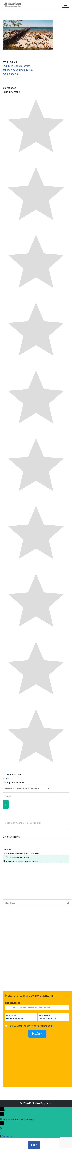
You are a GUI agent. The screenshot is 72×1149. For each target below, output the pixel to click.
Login (6, 778)
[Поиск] (68, 902)
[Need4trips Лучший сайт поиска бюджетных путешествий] (13, 4)
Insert (33, 1144)
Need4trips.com (43, 1103)
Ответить (6, 1136)
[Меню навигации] (65, 5)
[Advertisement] (36, 948)
